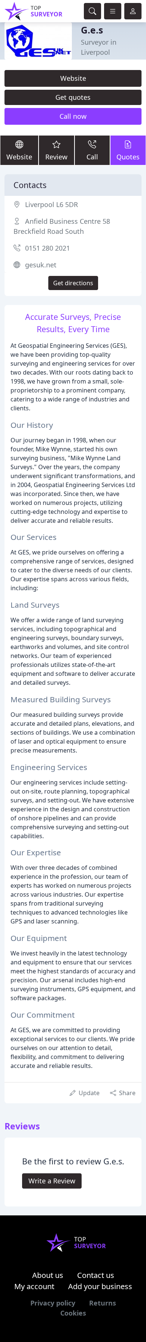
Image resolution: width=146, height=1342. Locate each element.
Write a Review (51, 1180)
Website (73, 78)
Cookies (73, 1312)
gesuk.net (41, 264)
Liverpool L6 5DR (51, 204)
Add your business (100, 1286)
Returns (102, 1302)
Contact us (95, 1275)
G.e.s (92, 30)
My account (34, 1286)
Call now (73, 116)
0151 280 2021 (47, 248)
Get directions (73, 283)
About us (47, 1275)
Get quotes (73, 97)
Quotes (128, 156)
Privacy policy (52, 1302)
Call (92, 156)
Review (56, 156)
